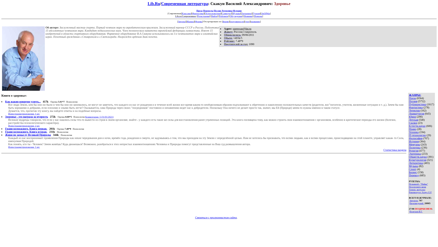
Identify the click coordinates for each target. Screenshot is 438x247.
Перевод (414, 175)
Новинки (248, 16)
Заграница (247, 13)
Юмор (412, 116)
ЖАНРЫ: (415, 95)
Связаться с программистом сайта (216, 217)
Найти (214, 16)
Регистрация (203, 16)
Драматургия (416, 113)
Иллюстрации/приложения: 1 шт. (24, 114)
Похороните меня (417, 187)
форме (226, 21)
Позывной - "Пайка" (418, 184)
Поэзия (217, 10)
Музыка (236, 13)
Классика (186, 13)
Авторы (181, 21)
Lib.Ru (154, 3)
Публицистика (417, 104)
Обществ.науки (418, 156)
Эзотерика (415, 153)
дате (247, 21)
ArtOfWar (265, 13)
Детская (413, 119)
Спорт (412, 169)
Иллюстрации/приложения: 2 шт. (24, 126)
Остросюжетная (213, 13)
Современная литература (184, 3)
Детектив (414, 110)
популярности (237, 21)
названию (255, 21)
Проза (199, 10)
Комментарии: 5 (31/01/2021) (99, 117)
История (237, 10)
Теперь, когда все (417, 189)
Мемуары (414, 144)
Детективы (227, 10)
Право (412, 129)
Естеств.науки (417, 126)
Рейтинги (223, 16)
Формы (198, 21)
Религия (413, 150)
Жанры (190, 21)
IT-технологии (417, 135)
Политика (415, 147)
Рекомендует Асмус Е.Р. (420, 192)
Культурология (417, 159)
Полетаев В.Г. (416, 211)
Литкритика (416, 163)
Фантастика (198, 13)
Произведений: (416, 203)
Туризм (256, 13)
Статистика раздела (394, 150)
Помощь (258, 16)
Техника (414, 132)
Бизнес (413, 172)
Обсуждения (236, 16)
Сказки (413, 122)
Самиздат (226, 13)
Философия (415, 138)
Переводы (208, 10)
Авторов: (413, 200)
